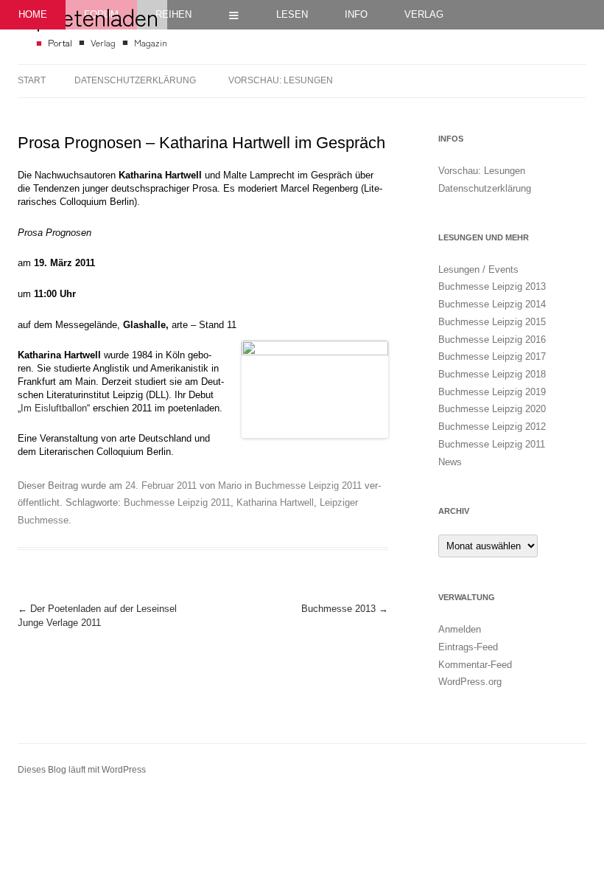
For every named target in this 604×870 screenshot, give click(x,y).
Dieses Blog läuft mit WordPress (82, 770)
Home (32, 15)
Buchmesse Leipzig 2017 (492, 356)
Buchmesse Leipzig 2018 (492, 374)
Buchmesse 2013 (344, 609)
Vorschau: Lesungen (280, 80)
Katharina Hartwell (275, 502)
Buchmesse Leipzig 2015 (492, 321)
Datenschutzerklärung (135, 80)
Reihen (173, 15)
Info (356, 15)
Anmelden (459, 629)
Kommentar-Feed (475, 664)
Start (32, 80)
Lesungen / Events (478, 269)
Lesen (292, 15)
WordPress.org (470, 681)
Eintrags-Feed (468, 646)
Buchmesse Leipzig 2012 (492, 426)
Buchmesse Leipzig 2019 (492, 391)
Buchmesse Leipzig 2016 (492, 339)
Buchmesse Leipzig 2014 (492, 304)
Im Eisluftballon (54, 408)
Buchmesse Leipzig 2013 (492, 286)
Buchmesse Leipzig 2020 (492, 408)
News (450, 461)
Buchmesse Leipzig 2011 (308, 485)
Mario (230, 485)
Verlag (423, 15)
